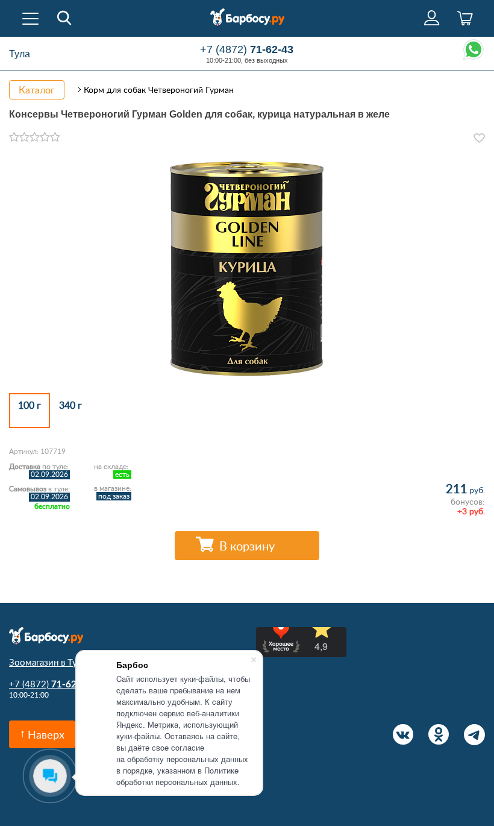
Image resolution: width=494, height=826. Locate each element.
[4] (45, 137)
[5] (55, 137)
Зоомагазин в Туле (48, 662)
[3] (35, 137)
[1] (14, 137)
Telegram (474, 734)
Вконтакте (403, 734)
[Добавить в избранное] (479, 138)
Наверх (46, 734)
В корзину (247, 545)
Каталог (37, 89)
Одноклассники (438, 734)
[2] (24, 137)
